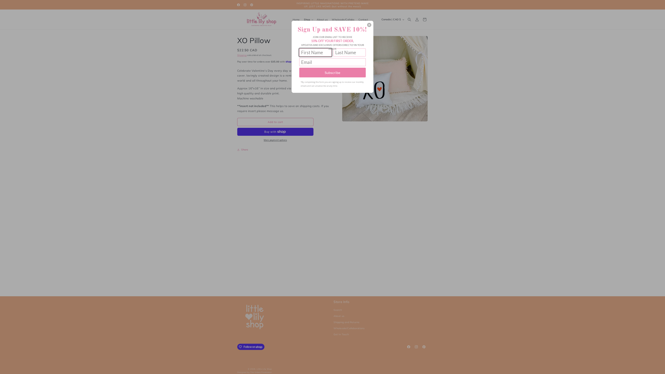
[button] (369, 25)
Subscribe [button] (332, 72)
